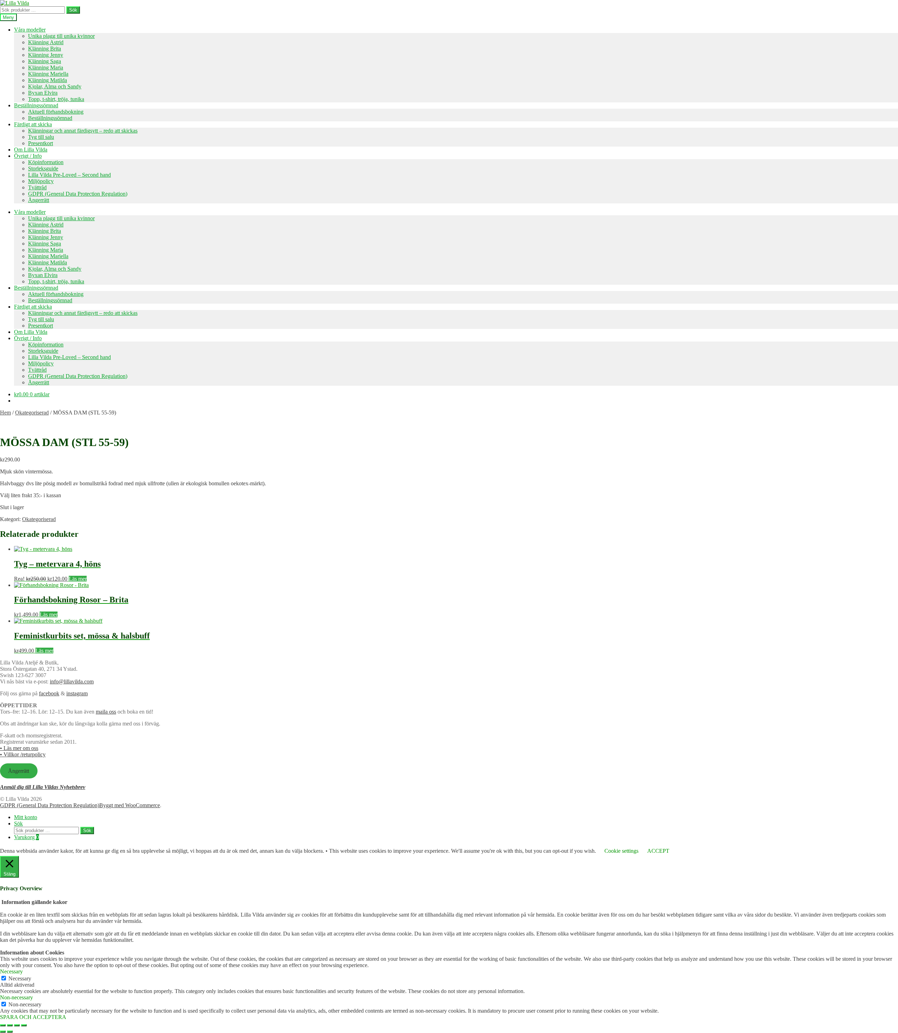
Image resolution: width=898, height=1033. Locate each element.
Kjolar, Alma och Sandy (54, 86)
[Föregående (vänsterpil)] (3, 1032)
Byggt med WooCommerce (129, 805)
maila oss (106, 712)
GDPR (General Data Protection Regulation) (77, 194)
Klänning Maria (45, 67)
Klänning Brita (44, 49)
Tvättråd (37, 187)
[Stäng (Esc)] (24, 1025)
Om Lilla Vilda (30, 150)
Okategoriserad (32, 413)
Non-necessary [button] (16, 997)
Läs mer (78, 579)
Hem (5, 413)
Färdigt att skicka (33, 124)
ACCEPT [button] (658, 851)
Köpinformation (45, 162)
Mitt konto (25, 817)
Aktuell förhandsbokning (55, 112)
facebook (49, 693)
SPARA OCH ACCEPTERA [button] (33, 1017)
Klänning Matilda (47, 80)
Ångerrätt (38, 200)
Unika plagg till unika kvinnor (61, 36)
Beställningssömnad (36, 105)
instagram (77, 693)
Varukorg (26, 837)
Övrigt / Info (28, 156)
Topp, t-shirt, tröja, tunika (56, 99)
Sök (73, 10)
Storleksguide (43, 168)
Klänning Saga (44, 61)
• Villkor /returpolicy (23, 754)
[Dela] (17, 1025)
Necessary (19, 978)
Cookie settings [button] (621, 851)
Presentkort (40, 143)
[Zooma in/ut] (3, 1025)
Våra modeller (30, 30)
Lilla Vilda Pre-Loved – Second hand (69, 175)
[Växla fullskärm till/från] (10, 1025)
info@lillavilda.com (72, 681)
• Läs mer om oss (19, 748)
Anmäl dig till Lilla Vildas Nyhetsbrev (42, 787)
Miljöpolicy (41, 181)
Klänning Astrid (45, 42)
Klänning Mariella (48, 74)
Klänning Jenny (45, 55)
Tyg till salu (41, 137)
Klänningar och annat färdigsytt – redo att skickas (83, 131)
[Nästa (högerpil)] (10, 1032)
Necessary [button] (11, 971)
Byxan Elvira (43, 93)
